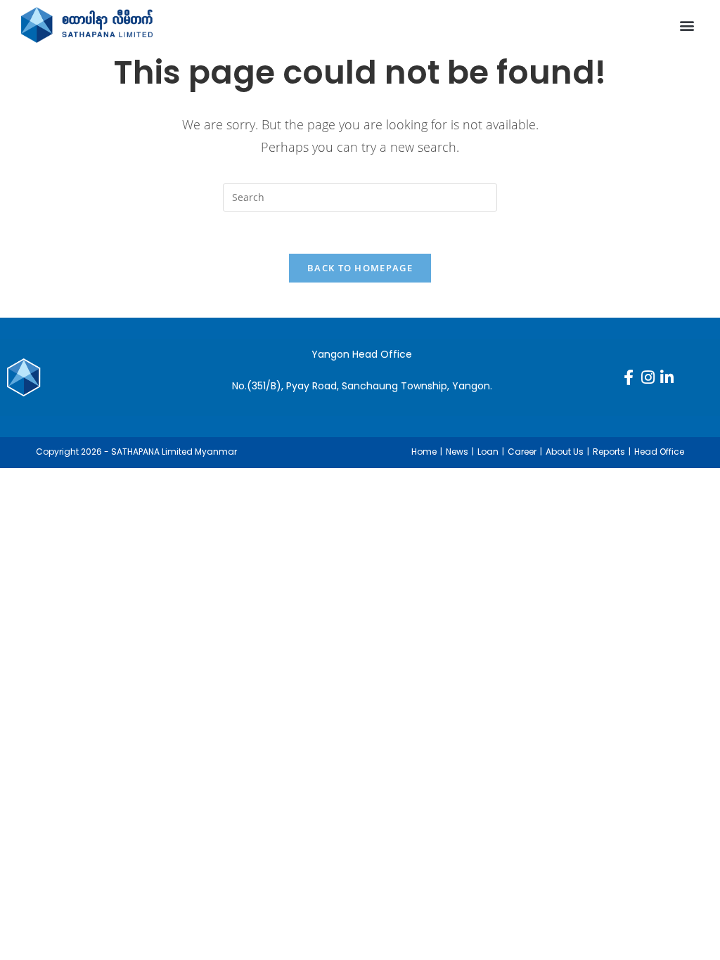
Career (522, 452)
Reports (609, 452)
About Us (565, 452)
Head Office (659, 452)
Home (424, 452)
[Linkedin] (666, 377)
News (457, 452)
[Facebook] (628, 377)
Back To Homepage (360, 267)
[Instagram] (647, 377)
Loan (488, 452)
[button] (687, 25)
